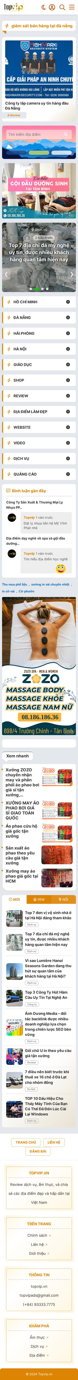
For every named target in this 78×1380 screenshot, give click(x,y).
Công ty (32, 1004)
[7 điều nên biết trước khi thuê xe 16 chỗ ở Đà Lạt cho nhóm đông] (14, 1080)
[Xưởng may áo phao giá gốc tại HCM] (57, 878)
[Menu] (72, 7)
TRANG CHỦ (26, 1142)
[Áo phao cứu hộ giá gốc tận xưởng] (57, 833)
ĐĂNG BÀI (38, 1151)
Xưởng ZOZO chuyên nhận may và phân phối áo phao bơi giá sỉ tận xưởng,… (22, 782)
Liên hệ (38, 1244)
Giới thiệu (38, 1253)
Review (15, 115)
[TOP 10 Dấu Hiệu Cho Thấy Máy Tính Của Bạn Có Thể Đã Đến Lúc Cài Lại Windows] (14, 1109)
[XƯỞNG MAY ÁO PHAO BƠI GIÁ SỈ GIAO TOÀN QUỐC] (57, 811)
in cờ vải (8, 591)
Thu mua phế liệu (14, 584)
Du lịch (31, 1089)
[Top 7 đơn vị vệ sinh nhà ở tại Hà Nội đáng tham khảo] (14, 918)
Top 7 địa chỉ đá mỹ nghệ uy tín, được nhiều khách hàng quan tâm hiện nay (39, 252)
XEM (40, 899)
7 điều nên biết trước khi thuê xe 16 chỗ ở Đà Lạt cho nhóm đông (47, 1077)
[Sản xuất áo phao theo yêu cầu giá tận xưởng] (57, 855)
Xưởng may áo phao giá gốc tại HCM (22, 876)
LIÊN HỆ (54, 1142)
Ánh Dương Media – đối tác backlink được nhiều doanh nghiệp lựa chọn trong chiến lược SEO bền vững (48, 1024)
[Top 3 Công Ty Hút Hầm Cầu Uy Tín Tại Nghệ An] (14, 998)
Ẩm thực (38, 1337)
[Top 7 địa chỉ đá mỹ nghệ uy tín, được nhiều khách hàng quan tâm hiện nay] (14, 942)
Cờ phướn (26, 591)
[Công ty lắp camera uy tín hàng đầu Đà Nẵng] (39, 97)
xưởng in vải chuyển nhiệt (50, 584)
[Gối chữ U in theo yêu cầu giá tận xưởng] (14, 1056)
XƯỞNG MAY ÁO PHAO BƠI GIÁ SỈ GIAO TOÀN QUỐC (22, 811)
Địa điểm (38, 1355)
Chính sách (37, 1235)
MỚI (16, 899)
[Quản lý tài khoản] (52, 7)
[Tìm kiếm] (62, 7)
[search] (66, 134)
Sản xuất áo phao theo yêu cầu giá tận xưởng (20, 855)
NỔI (64, 899)
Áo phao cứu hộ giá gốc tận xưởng (21, 831)
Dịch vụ (40, 229)
